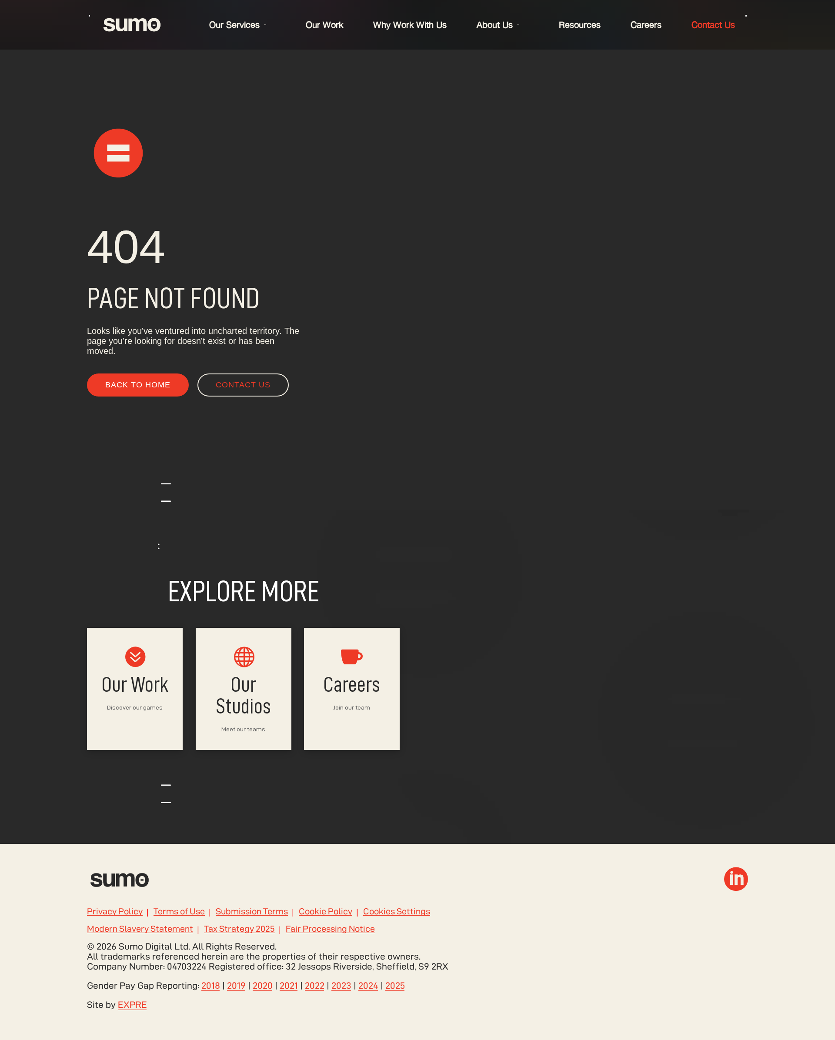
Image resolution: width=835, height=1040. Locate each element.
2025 (395, 985)
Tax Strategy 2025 (239, 929)
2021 (289, 985)
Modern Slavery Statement (140, 929)
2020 (263, 985)
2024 (368, 985)
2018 (210, 985)
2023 (341, 985)
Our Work (324, 25)
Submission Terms (252, 911)
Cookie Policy (325, 911)
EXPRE (132, 1005)
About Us (495, 25)
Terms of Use (179, 911)
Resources (580, 25)
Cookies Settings (396, 911)
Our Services (234, 25)
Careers (646, 25)
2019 (236, 985)
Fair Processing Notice (330, 929)
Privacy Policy (115, 911)
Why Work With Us (410, 25)
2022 (314, 985)
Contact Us (713, 25)
